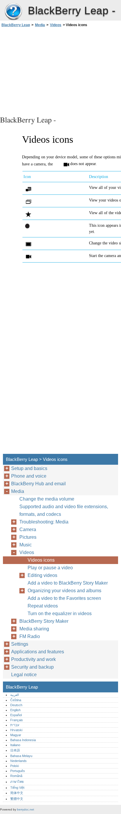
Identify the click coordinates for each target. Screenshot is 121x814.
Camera (27, 529)
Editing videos (42, 575)
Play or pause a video (50, 567)
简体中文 (16, 793)
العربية (14, 694)
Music (25, 544)
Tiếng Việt (17, 787)
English (15, 710)
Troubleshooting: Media (43, 521)
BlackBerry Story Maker (43, 621)
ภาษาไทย (17, 781)
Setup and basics (29, 468)
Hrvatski (16, 730)
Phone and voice (28, 476)
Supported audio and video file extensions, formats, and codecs (63, 510)
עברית (14, 725)
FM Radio (29, 636)
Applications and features (37, 651)
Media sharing (34, 628)
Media (40, 25)
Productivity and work (33, 659)
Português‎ (17, 771)
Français (16, 720)
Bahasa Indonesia (23, 740)
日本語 (15, 750)
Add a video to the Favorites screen (64, 598)
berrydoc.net (25, 809)
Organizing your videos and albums (64, 590)
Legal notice (24, 674)
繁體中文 (16, 798)
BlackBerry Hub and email (38, 483)
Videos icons (41, 560)
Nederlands (18, 761)
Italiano (15, 745)
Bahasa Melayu (21, 756)
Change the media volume (46, 498)
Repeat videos (43, 605)
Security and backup (32, 666)
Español (16, 715)
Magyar (15, 735)
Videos (55, 25)
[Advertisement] (60, 70)
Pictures (27, 537)
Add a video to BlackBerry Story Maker (68, 582)
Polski (14, 766)
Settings (19, 644)
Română (16, 776)
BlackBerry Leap (13, 12)
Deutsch (16, 705)
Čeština (15, 700)
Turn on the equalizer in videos (60, 613)
